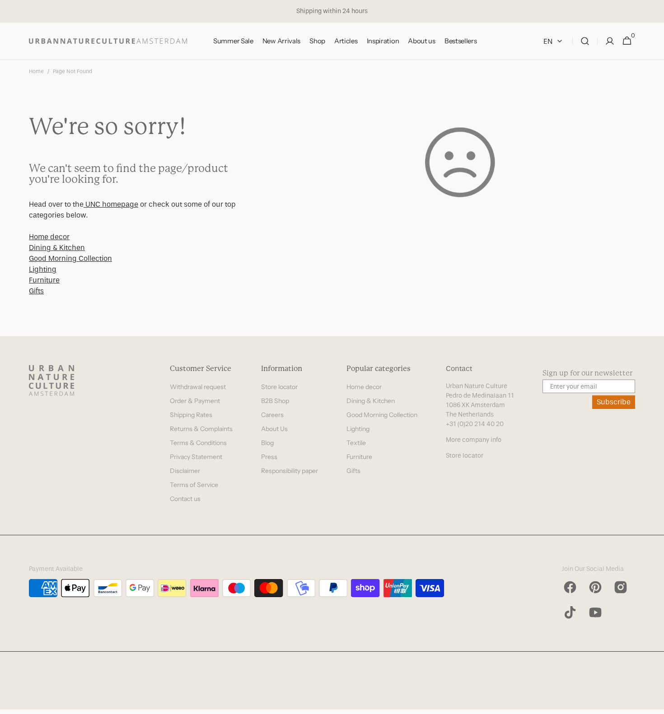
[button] (585, 41)
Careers (272, 415)
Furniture (44, 280)
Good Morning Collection (70, 258)
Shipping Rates (191, 415)
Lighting (42, 269)
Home (36, 71)
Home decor (49, 236)
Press (269, 457)
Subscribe (614, 402)
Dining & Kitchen (57, 247)
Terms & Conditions (198, 443)
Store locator (279, 387)
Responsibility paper (289, 471)
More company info (473, 440)
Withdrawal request (198, 387)
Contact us (185, 499)
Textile (356, 443)
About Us (274, 429)
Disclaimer (185, 471)
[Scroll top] (653, 703)
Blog (267, 443)
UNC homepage (111, 204)
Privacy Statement (196, 457)
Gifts (36, 291)
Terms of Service (194, 485)
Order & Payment (195, 401)
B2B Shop (275, 401)
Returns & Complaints (201, 429)
